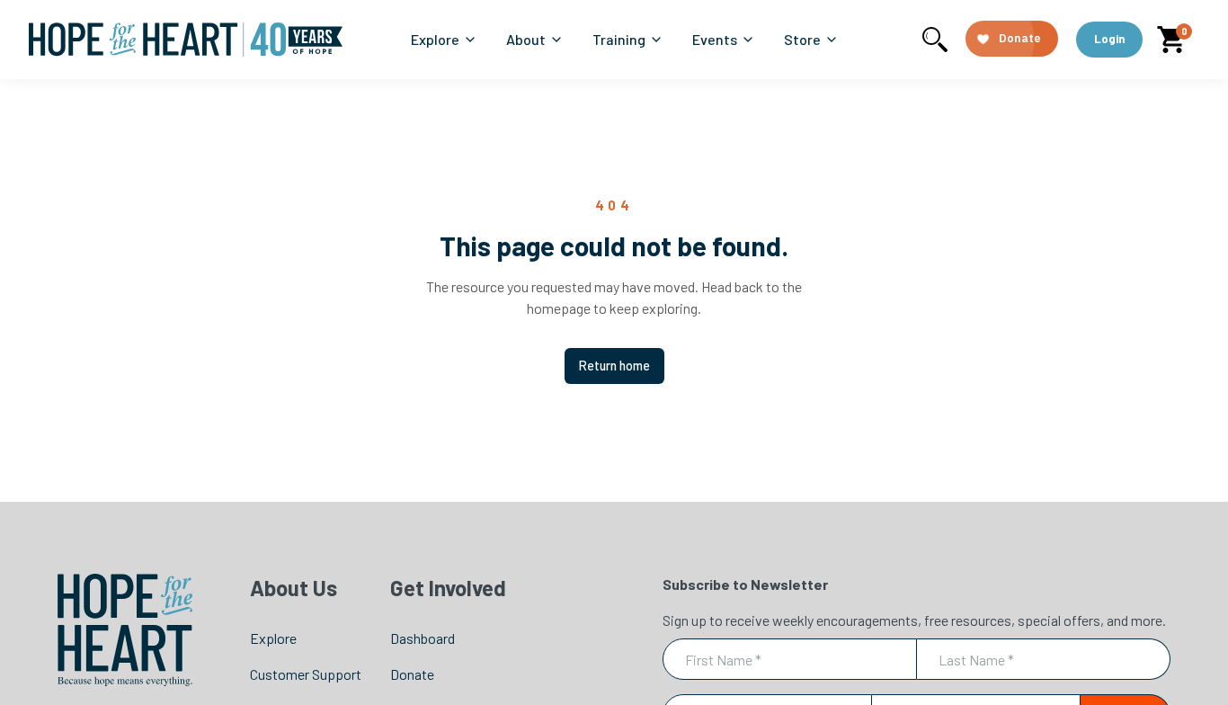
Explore (273, 638)
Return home (614, 365)
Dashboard (422, 638)
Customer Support (305, 674)
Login (1109, 38)
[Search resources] (935, 39)
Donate (412, 674)
